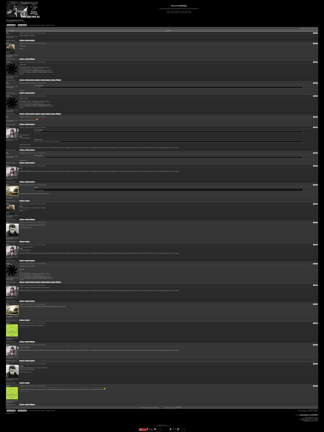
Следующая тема (313, 28)
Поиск (171, 11)
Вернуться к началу (10, 40)
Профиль (169, 12)
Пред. (13, 21)
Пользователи (177, 11)
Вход (190, 12)
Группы (182, 11)
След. (24, 21)
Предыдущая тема (304, 28)
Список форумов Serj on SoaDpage (37, 25)
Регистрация (187, 11)
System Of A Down (51, 25)
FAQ (168, 11)
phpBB (159, 425)
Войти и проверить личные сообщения (180, 12)
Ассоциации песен (14, 20)
